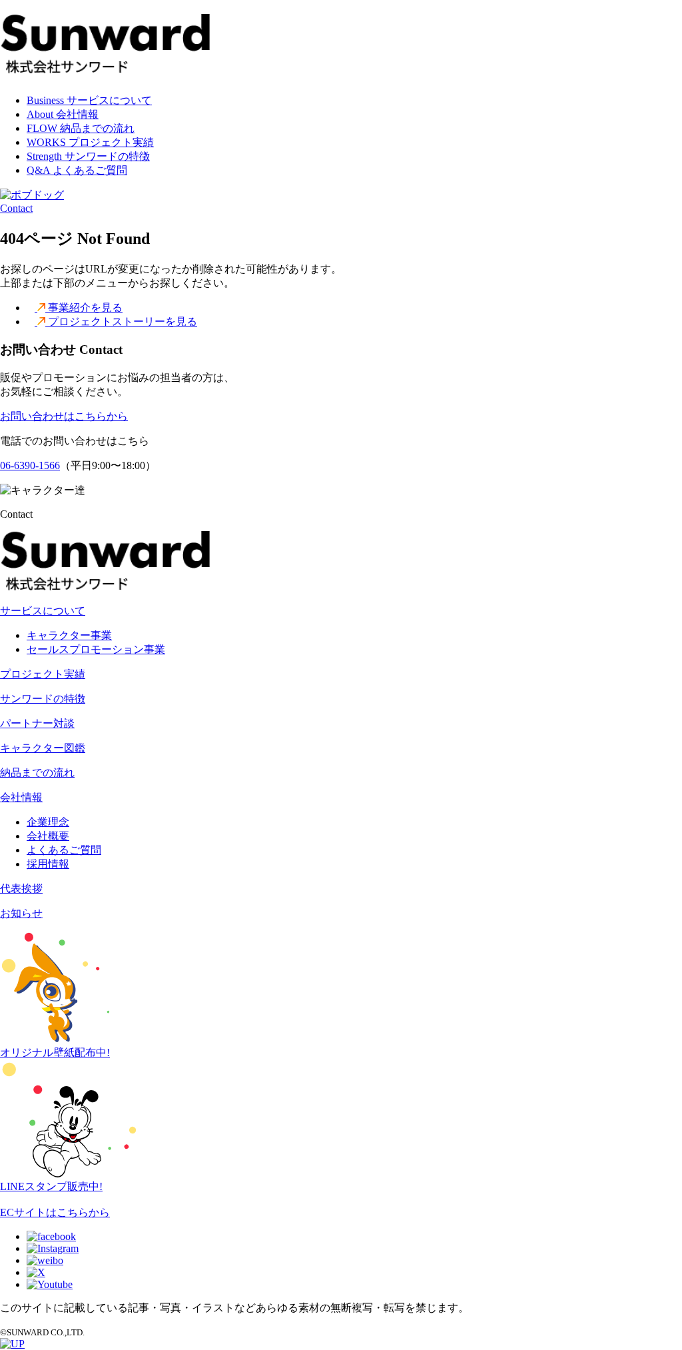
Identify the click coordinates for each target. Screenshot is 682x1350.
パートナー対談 (37, 723)
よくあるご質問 (64, 850)
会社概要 (48, 836)
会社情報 (21, 797)
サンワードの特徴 (42, 698)
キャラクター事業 (69, 635)
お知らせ (21, 913)
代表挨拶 (21, 888)
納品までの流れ (37, 772)
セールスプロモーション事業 (96, 649)
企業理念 (48, 822)
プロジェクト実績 (42, 674)
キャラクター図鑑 (42, 748)
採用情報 (48, 864)
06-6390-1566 (30, 465)
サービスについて (42, 610)
